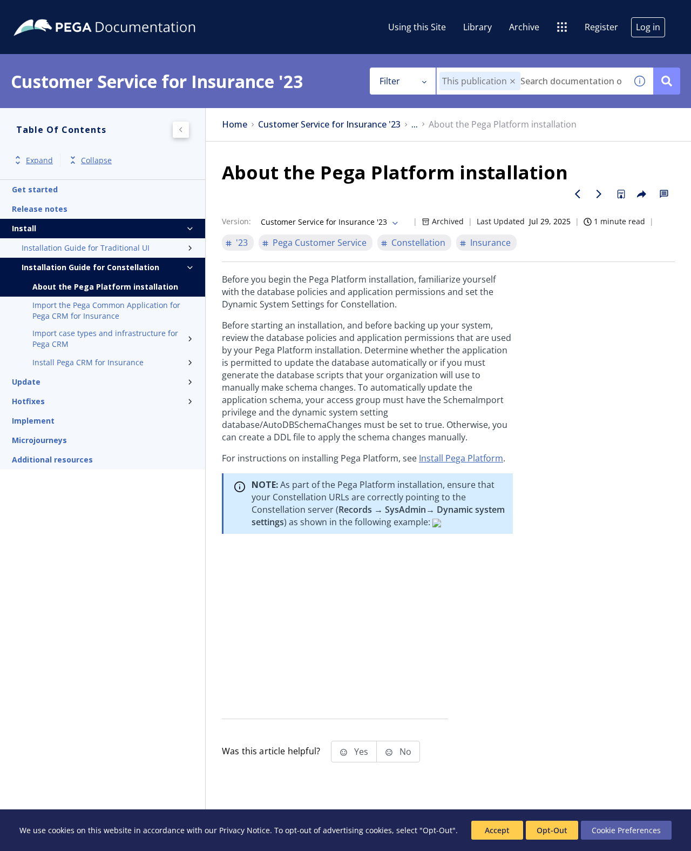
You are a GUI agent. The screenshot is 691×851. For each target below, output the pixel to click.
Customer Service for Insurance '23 (329, 124)
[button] (513, 81)
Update (26, 382)
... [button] (414, 124)
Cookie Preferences (626, 830)
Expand (39, 160)
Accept (497, 830)
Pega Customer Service (320, 243)
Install (24, 228)
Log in (648, 27)
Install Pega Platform (461, 458)
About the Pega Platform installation (105, 287)
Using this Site (417, 27)
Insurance (490, 243)
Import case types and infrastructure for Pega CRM (105, 338)
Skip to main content (48, 12)
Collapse (96, 160)
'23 (242, 243)
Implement (33, 421)
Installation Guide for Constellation (90, 267)
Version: (236, 221)
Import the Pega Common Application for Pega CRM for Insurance (106, 310)
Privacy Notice (244, 830)
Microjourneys (39, 440)
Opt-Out (552, 830)
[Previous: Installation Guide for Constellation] (577, 194)
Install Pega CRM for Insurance (88, 362)
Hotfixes (28, 401)
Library (477, 27)
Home (234, 124)
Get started (35, 189)
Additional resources (52, 459)
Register (601, 27)
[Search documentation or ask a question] (666, 81)
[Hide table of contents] (181, 130)
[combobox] (531, 81)
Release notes (39, 209)
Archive (524, 27)
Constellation (418, 243)
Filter (390, 81)
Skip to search (130, 12)
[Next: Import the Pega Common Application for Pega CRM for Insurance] (599, 194)
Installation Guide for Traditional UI (86, 248)
